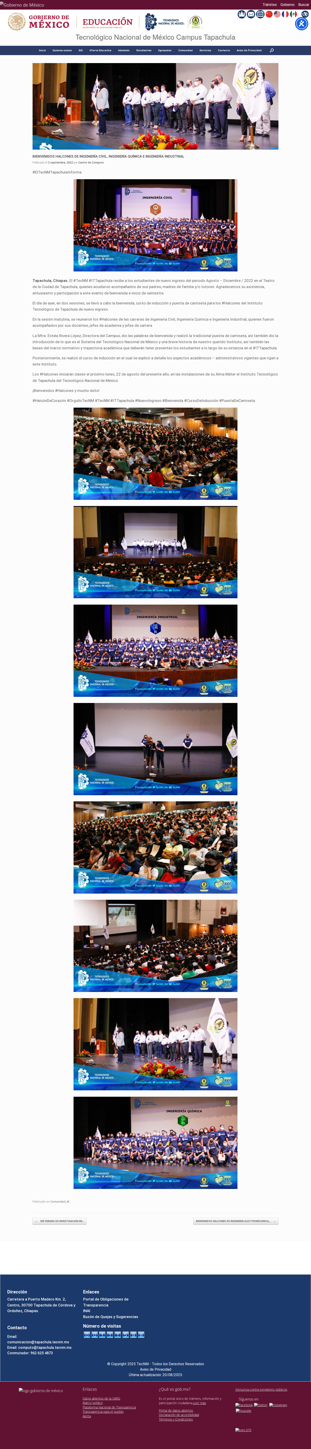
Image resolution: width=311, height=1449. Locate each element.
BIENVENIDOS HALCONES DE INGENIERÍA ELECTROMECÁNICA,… (236, 1221)
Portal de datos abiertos (176, 1410)
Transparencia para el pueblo (103, 1411)
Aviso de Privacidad (249, 50)
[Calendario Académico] (260, 14)
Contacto (224, 50)
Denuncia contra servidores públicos (261, 1389)
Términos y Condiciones (176, 1419)
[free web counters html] (114, 1334)
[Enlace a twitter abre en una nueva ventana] (261, 1405)
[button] (271, 50)
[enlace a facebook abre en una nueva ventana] (244, 1405)
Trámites (270, 5)
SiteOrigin (163, 1265)
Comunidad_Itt (59, 1201)
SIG (81, 50)
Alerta (87, 1416)
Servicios (205, 50)
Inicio (42, 50)
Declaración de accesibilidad (179, 1415)
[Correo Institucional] (251, 14)
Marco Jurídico (93, 1402)
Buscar (303, 5)
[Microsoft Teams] (242, 14)
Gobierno (287, 5)
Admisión (124, 50)
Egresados (164, 50)
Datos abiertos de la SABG (101, 1398)
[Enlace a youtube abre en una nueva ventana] (243, 1410)
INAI (86, 1310)
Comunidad (185, 50)
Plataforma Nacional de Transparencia (109, 1407)
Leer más (199, 1403)
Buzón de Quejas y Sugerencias (110, 1316)
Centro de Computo (91, 162)
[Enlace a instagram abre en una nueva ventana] (278, 1405)
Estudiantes (143, 50)
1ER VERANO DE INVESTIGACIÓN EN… (59, 1221)
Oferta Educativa (100, 50)
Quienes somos (62, 50)
